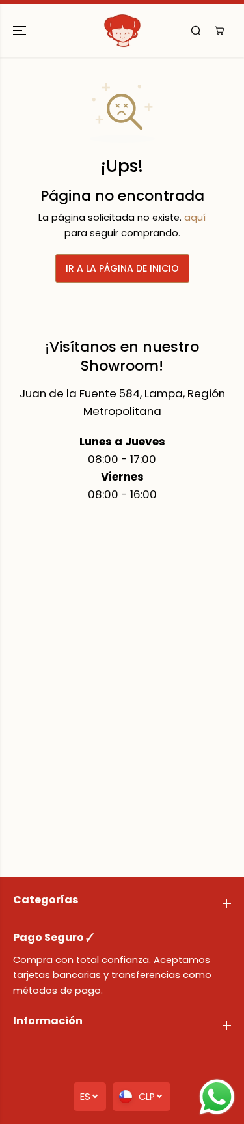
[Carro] (219, 30)
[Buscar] (196, 30)
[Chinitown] (122, 30)
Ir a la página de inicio (122, 268)
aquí (195, 217)
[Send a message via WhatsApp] (217, 1096)
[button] (21, 30)
